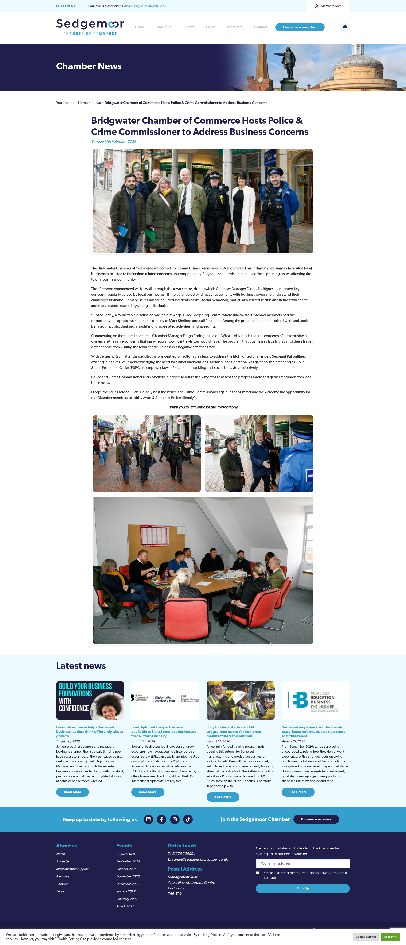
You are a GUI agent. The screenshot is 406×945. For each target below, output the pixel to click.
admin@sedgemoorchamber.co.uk (200, 859)
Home (140, 27)
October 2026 (126, 869)
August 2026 (125, 854)
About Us (164, 27)
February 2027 (126, 899)
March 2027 (125, 906)
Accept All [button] (390, 936)
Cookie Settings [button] (366, 936)
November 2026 (127, 876)
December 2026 (127, 884)
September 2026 (128, 861)
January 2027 (125, 891)
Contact (260, 27)
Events (188, 27)
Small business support (72, 869)
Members (234, 27)
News (210, 27)
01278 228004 (183, 854)
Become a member (300, 27)
